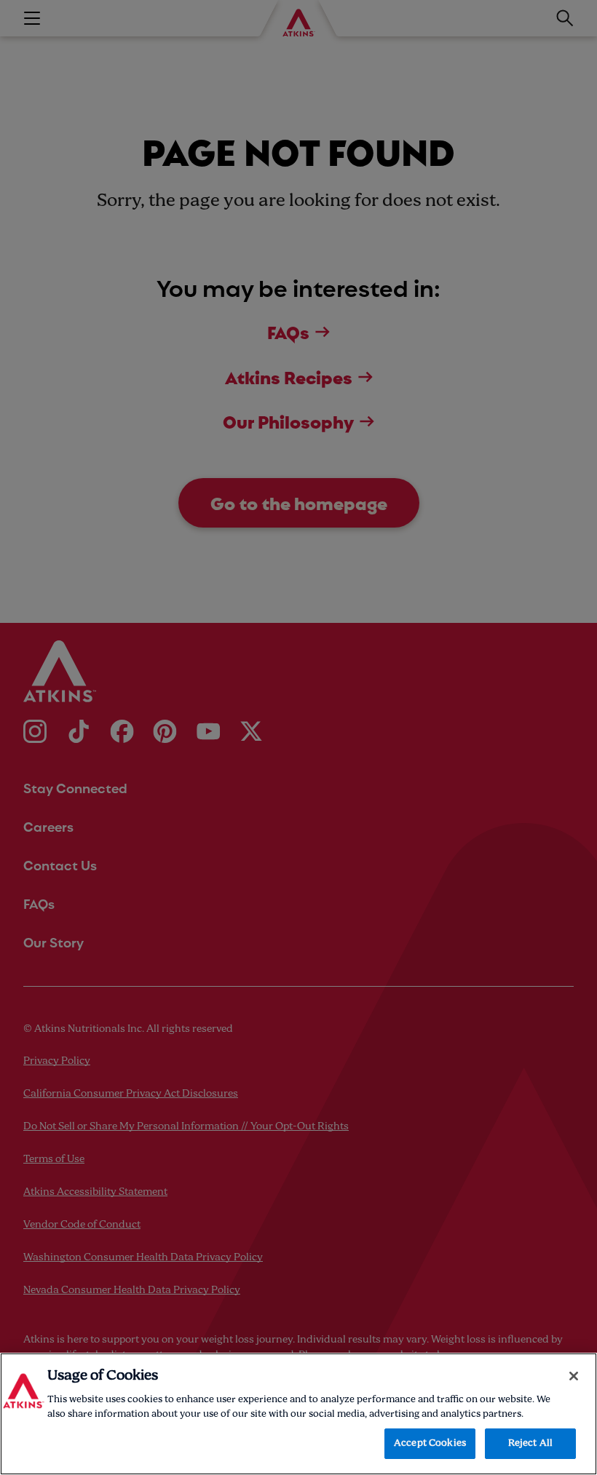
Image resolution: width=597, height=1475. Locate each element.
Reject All (530, 1443)
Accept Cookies (430, 1443)
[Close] (574, 1376)
